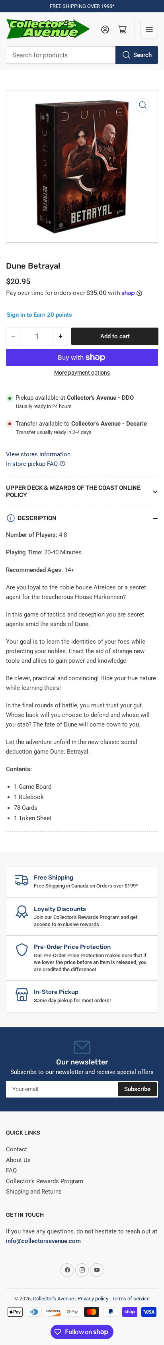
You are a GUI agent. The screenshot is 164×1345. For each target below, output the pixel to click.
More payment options (82, 372)
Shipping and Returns (34, 1191)
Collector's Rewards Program (44, 1181)
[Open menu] (149, 29)
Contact (16, 1149)
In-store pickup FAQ (32, 463)
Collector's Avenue (53, 1299)
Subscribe (137, 1089)
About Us (18, 1160)
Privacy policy (93, 1299)
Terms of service (131, 1299)
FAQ (11, 1170)
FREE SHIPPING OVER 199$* (82, 6)
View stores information (38, 454)
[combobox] (82, 55)
